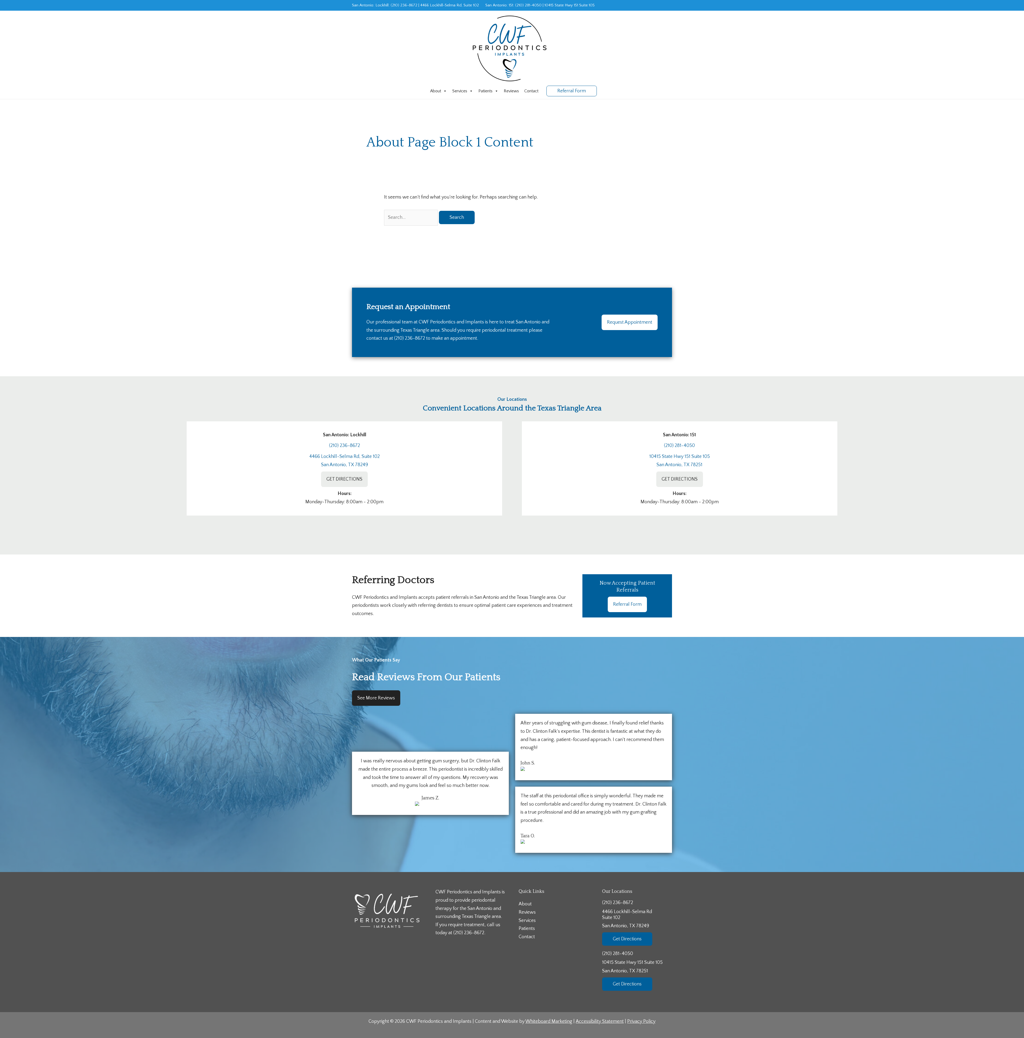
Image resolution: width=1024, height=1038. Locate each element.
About (435, 91)
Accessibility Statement (600, 1021)
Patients (485, 91)
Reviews (511, 91)
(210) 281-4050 (528, 5)
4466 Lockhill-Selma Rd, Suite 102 (449, 5)
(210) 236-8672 (404, 5)
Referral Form (627, 604)
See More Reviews (376, 698)
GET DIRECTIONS (344, 479)
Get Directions (627, 939)
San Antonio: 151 (499, 5)
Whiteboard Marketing (548, 1021)
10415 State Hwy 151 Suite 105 (570, 5)
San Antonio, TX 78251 (679, 465)
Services (459, 91)
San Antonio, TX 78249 (344, 465)
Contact (531, 91)
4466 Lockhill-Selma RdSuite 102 (627, 919)
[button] (571, 91)
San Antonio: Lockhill (370, 5)
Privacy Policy (641, 1021)
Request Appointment (629, 322)
